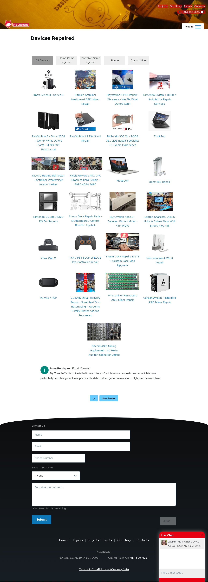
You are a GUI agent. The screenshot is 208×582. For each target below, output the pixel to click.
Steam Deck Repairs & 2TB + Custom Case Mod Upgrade (122, 261)
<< (93, 398)
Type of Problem (42, 467)
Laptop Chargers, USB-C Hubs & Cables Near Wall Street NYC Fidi (159, 221)
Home (63, 540)
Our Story (176, 6)
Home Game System (66, 60)
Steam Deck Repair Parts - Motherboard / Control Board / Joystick (85, 221)
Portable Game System (90, 60)
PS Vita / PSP (48, 298)
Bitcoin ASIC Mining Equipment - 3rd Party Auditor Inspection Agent (104, 350)
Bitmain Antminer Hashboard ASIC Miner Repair (85, 99)
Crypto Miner (139, 60)
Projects (163, 6)
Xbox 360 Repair (159, 182)
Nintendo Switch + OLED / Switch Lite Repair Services (159, 99)
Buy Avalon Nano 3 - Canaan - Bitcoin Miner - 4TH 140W (122, 221)
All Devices (43, 60)
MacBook (122, 180)
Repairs (78, 540)
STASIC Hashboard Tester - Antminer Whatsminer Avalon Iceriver (48, 180)
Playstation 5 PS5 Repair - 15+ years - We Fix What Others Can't (122, 99)
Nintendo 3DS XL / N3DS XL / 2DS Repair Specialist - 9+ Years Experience (122, 140)
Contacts (199, 6)
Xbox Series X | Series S (48, 95)
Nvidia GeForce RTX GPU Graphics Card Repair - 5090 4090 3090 (85, 180)
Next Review (109, 398)
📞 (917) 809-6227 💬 (191, 12)
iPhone (114, 60)
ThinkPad (159, 136)
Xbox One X (48, 258)
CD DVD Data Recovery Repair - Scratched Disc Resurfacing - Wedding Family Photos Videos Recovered (85, 307)
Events (188, 6)
